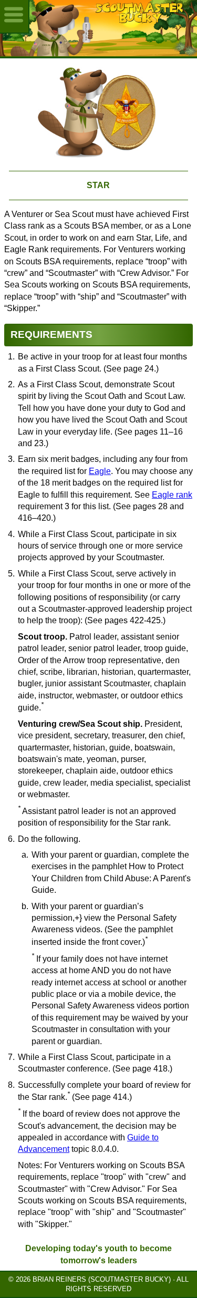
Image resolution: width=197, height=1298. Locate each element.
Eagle (100, 471)
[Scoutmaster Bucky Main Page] (98, 28)
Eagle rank (172, 494)
